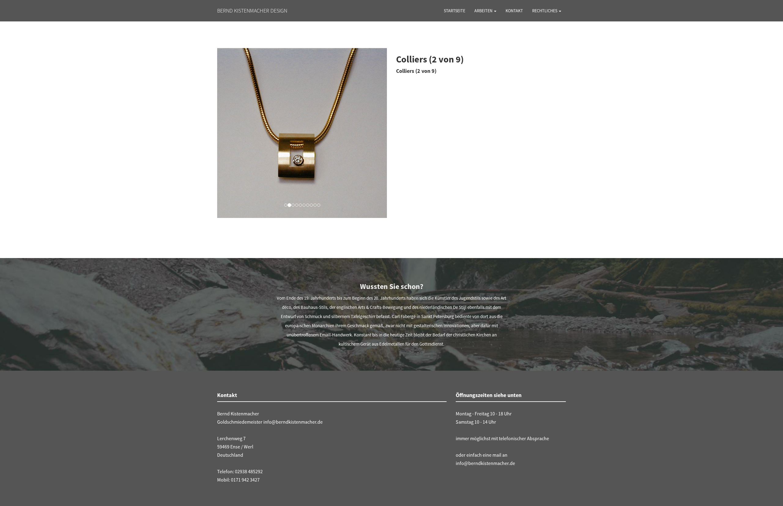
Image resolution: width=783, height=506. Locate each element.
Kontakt (514, 10)
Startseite (454, 10)
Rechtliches (545, 10)
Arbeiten (483, 10)
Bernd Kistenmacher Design (252, 10)
